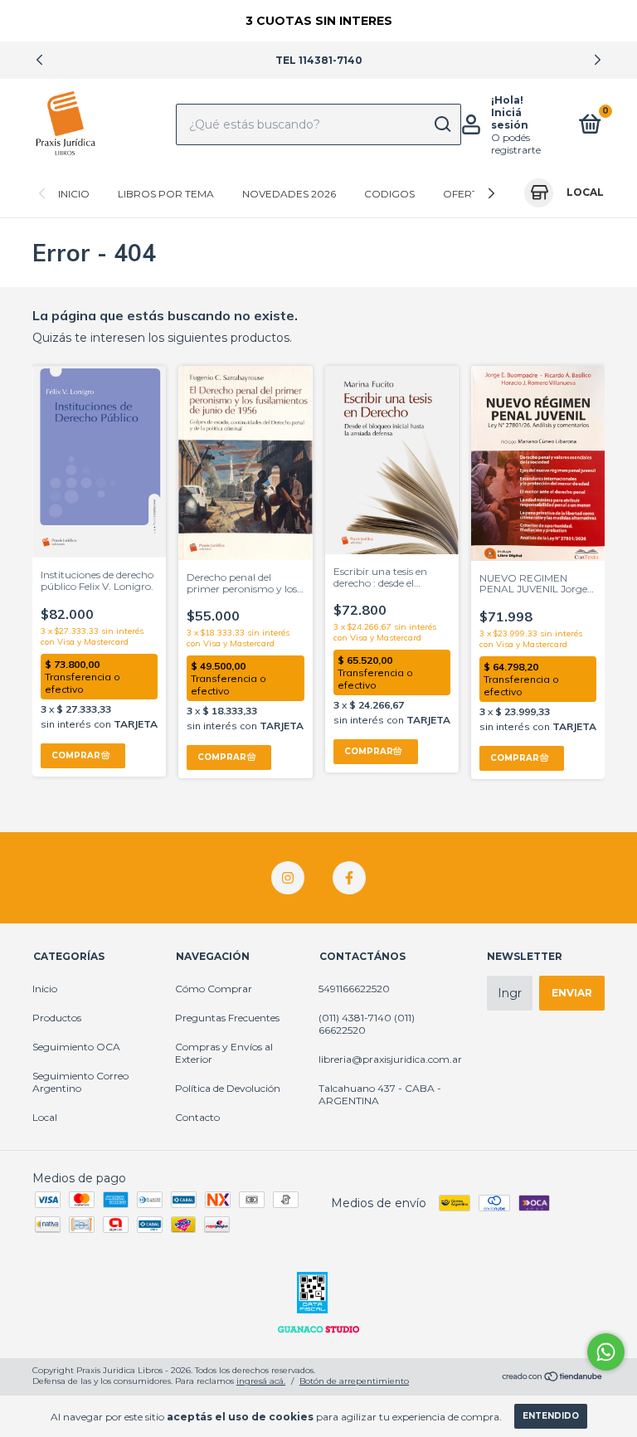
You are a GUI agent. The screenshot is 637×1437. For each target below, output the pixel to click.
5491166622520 (354, 988)
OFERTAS (467, 194)
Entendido (551, 1415)
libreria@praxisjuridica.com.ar (390, 1059)
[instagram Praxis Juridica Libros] (287, 877)
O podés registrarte (516, 143)
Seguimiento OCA (76, 1046)
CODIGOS (389, 194)
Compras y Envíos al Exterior (224, 1052)
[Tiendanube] (553, 1378)
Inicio (74, 194)
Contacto (197, 1117)
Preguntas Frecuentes (227, 1017)
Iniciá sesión (509, 118)
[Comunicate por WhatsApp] (606, 1352)
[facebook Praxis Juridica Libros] (349, 877)
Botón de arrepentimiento (354, 1381)
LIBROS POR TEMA (166, 194)
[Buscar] (441, 124)
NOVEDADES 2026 (289, 194)
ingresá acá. (260, 1381)
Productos (56, 1017)
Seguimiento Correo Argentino (80, 1081)
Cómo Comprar (213, 988)
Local (44, 1117)
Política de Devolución (227, 1088)
